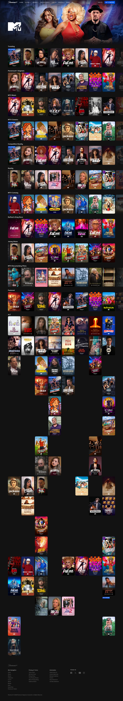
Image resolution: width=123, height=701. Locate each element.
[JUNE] (68, 486)
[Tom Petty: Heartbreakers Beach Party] (41, 626)
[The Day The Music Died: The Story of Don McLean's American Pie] (81, 405)
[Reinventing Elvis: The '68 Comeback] (14, 566)
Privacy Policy (32, 676)
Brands (9, 683)
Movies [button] (35, 2)
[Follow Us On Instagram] (84, 673)
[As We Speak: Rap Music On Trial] (81, 345)
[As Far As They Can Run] (68, 345)
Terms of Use (32, 672)
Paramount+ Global (12, 689)
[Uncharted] (81, 626)
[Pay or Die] (81, 546)
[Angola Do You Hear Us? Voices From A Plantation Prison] (27, 345)
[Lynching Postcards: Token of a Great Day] (68, 506)
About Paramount (54, 679)
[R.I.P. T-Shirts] (95, 546)
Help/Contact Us (53, 672)
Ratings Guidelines (54, 676)
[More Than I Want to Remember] (81, 525)
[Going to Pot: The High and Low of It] (68, 445)
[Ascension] (95, 345)
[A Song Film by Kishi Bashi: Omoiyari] (108, 586)
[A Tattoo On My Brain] (41, 606)
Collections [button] (44, 2)
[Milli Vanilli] (68, 525)
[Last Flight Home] (14, 506)
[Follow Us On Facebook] (71, 673)
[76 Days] (27, 325)
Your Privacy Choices (33, 677)
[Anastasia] (14, 345)
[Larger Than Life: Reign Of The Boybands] (95, 486)
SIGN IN (100, 2)
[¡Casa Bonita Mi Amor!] (108, 365)
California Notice (32, 681)
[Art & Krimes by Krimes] (54, 345)
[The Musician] (95, 525)
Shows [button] (27, 2)
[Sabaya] (54, 586)
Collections (10, 677)
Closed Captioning (54, 674)
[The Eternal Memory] (14, 425)
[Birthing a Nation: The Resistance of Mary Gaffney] (68, 365)
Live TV (54, 2)
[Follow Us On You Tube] (80, 673)
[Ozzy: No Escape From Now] (54, 546)
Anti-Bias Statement (54, 681)
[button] (14, 57)
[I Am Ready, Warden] (41, 465)
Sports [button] (61, 2)
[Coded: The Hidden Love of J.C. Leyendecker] (27, 405)
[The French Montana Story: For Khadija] (14, 445)
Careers (51, 677)
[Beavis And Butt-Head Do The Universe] (27, 365)
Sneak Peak (10, 687)
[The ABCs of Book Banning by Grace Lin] (41, 325)
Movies (9, 676)
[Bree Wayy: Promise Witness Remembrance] (81, 365)
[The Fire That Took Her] (95, 425)
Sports (9, 681)
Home (21, 2)
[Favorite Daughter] (68, 425)
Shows (9, 674)
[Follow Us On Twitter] (75, 673)
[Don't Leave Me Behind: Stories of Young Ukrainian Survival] (95, 405)
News (68, 2)
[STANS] (41, 586)
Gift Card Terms (32, 674)
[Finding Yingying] (81, 425)
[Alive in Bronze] (95, 325)
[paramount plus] (12, 2)
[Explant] (41, 425)
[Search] (72, 2)
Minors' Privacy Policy (34, 679)
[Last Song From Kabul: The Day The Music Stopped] (27, 506)
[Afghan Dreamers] (81, 325)
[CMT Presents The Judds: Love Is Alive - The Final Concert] (54, 486)
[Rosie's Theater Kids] (54, 566)
